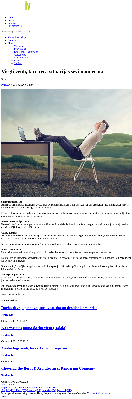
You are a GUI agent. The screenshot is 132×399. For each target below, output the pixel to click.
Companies (13, 40)
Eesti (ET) (21, 390)
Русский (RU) (64, 390)
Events (17, 60)
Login (11, 20)
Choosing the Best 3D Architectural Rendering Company (48, 368)
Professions (20, 49)
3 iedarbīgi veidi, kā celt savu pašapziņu (34, 348)
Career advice (21, 57)
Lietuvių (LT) (34, 390)
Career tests (20, 54)
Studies (18, 63)
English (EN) (8, 390)
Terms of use (48, 387)
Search (11, 17)
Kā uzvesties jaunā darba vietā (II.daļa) (33, 328)
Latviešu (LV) (49, 390)
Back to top (7, 384)
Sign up (12, 23)
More (11, 43)
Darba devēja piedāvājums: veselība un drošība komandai (49, 308)
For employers (15, 25)
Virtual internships (17, 37)
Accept (5, 396)
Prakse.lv (6, 84)
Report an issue (9, 387)
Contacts (22, 387)
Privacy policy (34, 387)
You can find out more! (99, 393)
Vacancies (19, 46)
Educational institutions (26, 51)
